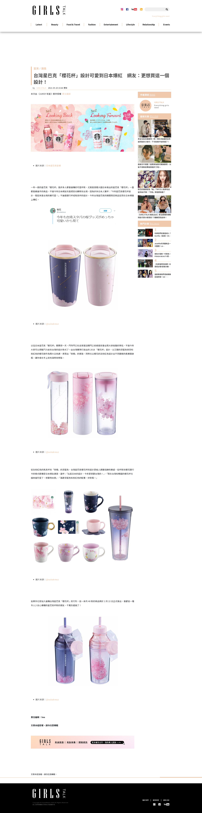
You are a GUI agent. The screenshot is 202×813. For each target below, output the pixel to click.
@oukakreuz (52, 323)
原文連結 (66, 93)
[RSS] (141, 9)
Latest (39, 24)
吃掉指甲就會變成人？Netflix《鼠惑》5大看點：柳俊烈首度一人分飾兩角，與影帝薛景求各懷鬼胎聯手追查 (163, 234)
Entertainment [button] (111, 24)
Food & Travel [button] (73, 24)
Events (167, 24)
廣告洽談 (166, 800)
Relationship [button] (148, 24)
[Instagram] (122, 9)
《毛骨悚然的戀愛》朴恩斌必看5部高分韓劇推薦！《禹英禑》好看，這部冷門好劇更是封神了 (163, 265)
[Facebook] (127, 9)
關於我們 (145, 800)
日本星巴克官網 (53, 165)
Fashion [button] (92, 24)
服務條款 (156, 800)
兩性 (43, 69)
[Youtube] (134, 9)
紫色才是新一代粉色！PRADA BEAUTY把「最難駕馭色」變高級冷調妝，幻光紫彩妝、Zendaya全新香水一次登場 (163, 255)
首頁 (36, 69)
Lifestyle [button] (130, 24)
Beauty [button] (55, 24)
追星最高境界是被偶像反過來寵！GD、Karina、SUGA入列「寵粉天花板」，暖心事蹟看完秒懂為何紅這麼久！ (163, 275)
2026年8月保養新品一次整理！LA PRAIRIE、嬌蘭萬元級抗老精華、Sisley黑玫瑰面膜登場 (163, 244)
